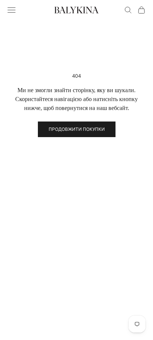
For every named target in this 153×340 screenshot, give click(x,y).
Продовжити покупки (77, 129)
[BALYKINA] (76, 10)
